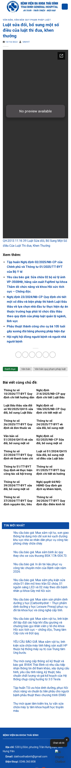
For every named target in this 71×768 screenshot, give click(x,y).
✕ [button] (67, 739)
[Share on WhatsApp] (18, 355)
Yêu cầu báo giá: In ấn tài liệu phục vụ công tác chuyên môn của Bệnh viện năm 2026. (39, 567)
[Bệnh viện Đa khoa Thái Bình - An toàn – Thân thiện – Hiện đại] (32, 6)
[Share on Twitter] (32, 355)
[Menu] (65, 7)
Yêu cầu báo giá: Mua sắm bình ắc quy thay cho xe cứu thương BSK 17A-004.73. (40, 554)
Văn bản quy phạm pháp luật (32, 20)
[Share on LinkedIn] (52, 355)
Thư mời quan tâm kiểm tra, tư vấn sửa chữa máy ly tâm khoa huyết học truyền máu (38, 707)
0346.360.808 (20, 761)
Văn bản (8, 20)
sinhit (26, 42)
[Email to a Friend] (39, 355)
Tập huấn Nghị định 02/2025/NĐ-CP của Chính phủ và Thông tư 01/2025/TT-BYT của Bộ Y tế (35, 266)
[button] (61, 757)
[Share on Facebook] (25, 355)
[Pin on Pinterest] (46, 355)
